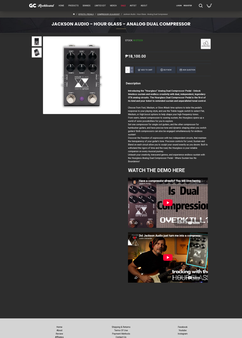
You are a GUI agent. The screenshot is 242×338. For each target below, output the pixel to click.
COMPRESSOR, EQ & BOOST (108, 14)
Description (133, 83)
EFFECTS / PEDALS (86, 14)
